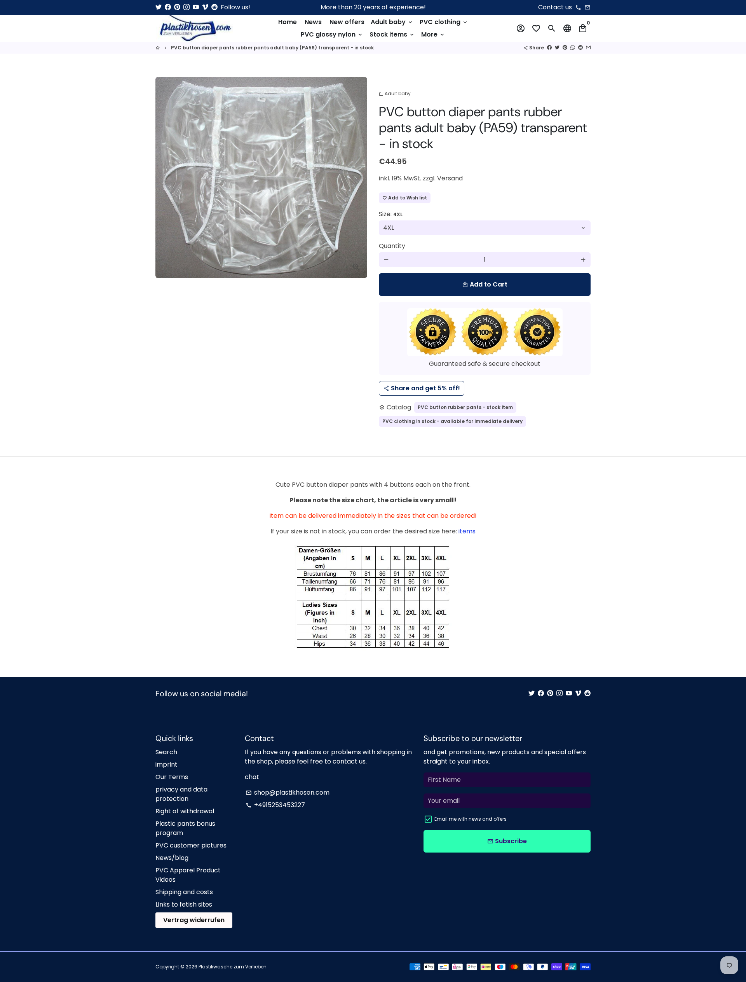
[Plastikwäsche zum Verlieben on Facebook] (168, 7)
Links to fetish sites (183, 904)
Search (166, 752)
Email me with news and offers (470, 819)
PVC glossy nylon (332, 34)
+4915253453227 (275, 804)
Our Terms (171, 776)
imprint (166, 764)
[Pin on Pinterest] (565, 47)
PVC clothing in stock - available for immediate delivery (452, 421)
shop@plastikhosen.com (287, 792)
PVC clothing (444, 21)
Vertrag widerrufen (194, 920)
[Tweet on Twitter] (557, 47)
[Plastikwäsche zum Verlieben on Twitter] (158, 7)
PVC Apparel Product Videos (188, 875)
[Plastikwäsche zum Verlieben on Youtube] (196, 7)
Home (287, 21)
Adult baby (392, 21)
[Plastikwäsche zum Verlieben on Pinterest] (177, 7)
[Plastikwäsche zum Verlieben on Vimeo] (205, 7)
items (467, 531)
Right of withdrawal (184, 811)
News (313, 21)
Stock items (392, 34)
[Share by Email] (588, 47)
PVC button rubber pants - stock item (465, 407)
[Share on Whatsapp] (572, 47)
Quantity (392, 245)
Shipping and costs (184, 892)
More (433, 34)
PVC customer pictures (191, 845)
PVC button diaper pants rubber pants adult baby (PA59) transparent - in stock (272, 47)
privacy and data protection (181, 794)
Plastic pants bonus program (185, 828)
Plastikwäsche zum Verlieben (233, 966)
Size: (391, 214)
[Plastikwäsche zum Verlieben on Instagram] (186, 7)
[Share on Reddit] (580, 47)
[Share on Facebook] (549, 47)
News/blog (171, 857)
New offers (346, 21)
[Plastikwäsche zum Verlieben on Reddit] (214, 7)
